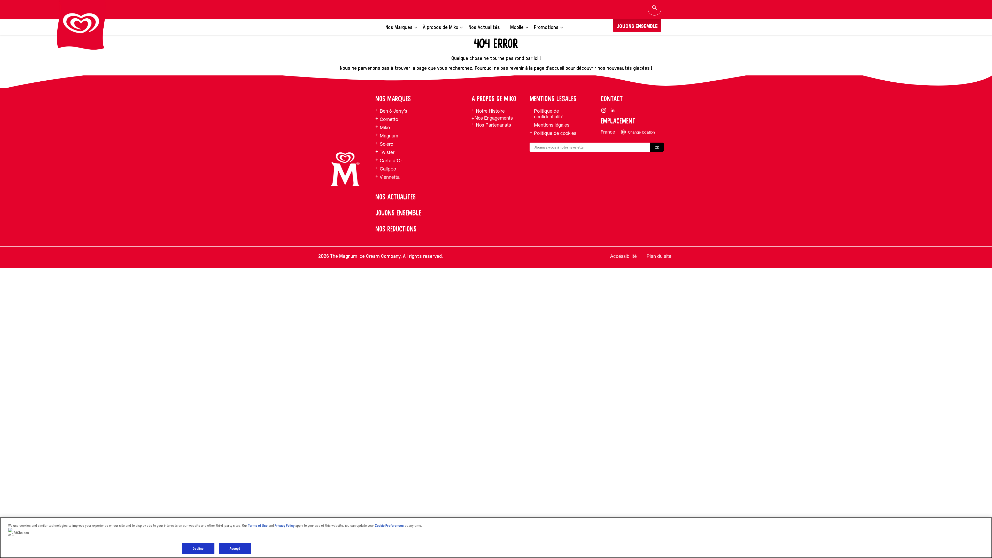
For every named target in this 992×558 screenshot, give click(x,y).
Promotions (546, 27)
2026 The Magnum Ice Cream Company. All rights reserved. (380, 255)
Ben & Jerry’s (393, 111)
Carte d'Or (391, 161)
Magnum (389, 136)
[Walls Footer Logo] (345, 169)
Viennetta (390, 177)
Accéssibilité (623, 256)
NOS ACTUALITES (395, 197)
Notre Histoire (490, 111)
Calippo (388, 169)
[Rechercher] (654, 8)
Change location (641, 132)
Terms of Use (258, 525)
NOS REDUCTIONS (395, 229)
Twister (387, 152)
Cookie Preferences (389, 525)
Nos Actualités (484, 27)
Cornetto (389, 119)
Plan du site (659, 256)
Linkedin (612, 110)
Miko (385, 127)
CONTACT (612, 99)
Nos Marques (399, 27)
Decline (198, 548)
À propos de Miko (440, 27)
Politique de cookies (555, 133)
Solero (386, 144)
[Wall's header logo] (81, 25)
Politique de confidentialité (548, 114)
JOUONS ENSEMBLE (637, 25)
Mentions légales (551, 125)
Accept (235, 548)
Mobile (517, 27)
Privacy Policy (285, 525)
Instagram (604, 110)
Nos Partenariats (493, 125)
